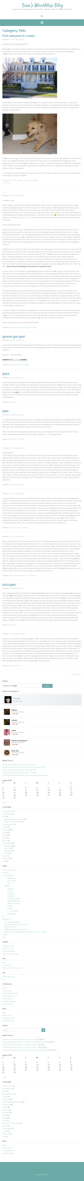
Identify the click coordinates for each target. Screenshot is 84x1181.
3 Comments (6, 183)
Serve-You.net (7, 1004)
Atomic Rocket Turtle (10, 993)
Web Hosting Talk (8, 951)
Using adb (10, 896)
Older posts (76, 674)
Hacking (7, 886)
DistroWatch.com (8, 996)
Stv (3, 979)
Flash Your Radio (13, 903)
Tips (8, 883)
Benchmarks (11, 914)
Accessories (11, 881)
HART (11, 596)
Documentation (8, 824)
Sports (4, 840)
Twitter (5, 859)
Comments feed (8, 1018)
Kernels (10, 906)
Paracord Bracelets (9, 870)
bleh (5, 411)
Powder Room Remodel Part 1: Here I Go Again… (20, 773)
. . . (4, 192)
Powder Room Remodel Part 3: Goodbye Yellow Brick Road (23, 767)
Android (5, 873)
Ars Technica (6, 991)
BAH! (6, 374)
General (10, 180)
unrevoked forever (14, 898)
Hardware (17, 575)
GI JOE (4, 934)
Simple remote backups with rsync (16, 929)
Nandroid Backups (13, 901)
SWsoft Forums (7, 948)
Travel (4, 856)
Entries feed (6, 1015)
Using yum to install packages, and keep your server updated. (25, 932)
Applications (11, 878)
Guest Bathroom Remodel (13, 819)
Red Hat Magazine (9, 1001)
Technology (34, 180)
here (40, 593)
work (4, 861)
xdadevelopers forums (10, 954)
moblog (19, 217)
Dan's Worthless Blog (42, 5)
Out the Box (45, 1174)
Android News (7, 811)
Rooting (10, 889)
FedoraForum (7, 999)
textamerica (29, 217)
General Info (8, 875)
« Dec (4, 802)
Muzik (4, 835)
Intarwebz (7, 851)
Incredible (14, 911)
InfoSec (20, 180)
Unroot (10, 891)
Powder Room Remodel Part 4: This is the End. (19, 765)
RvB (3, 937)
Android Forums (8, 946)
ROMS (9, 908)
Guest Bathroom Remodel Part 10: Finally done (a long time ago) (25, 775)
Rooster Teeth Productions (12, 968)
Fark (4, 963)
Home (16, 180)
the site (47, 434)
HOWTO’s (6, 919)
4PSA (4, 988)
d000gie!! (9, 584)
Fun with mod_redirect (12, 922)
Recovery (10, 893)
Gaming (5, 827)
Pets (28, 180)
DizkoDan (21, 39)
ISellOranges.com (8, 977)
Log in (4, 1013)
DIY (3, 816)
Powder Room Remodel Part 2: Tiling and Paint (19, 770)
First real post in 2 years (18, 36)
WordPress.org (8, 1021)
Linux (25, 180)
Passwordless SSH (10, 927)
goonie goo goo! (13, 336)
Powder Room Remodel (12, 822)
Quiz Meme (6, 965)
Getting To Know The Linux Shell (15, 924)
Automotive (12, 327)
